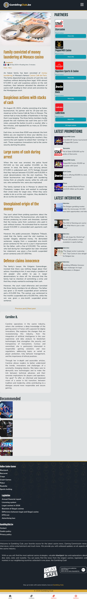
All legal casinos (70, 125)
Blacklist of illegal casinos (13, 508)
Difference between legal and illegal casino (20, 512)
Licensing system (9, 502)
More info (71, 36)
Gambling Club (58, 585)
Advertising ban (8, 518)
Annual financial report (11, 499)
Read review (59, 33)
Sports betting (6, 489)
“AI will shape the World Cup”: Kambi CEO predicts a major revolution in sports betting (74, 239)
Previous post (20, 308)
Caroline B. (9, 63)
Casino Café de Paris (38, 75)
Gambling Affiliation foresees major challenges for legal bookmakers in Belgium (73, 267)
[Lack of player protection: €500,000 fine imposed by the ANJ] (25, 409)
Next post (32, 308)
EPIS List (5, 515)
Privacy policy (5, 534)
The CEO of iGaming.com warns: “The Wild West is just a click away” (74, 225)
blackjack (60, 555)
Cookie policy (5, 531)
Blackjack (4, 470)
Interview (66, 203)
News (10, 68)
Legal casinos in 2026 (11, 505)
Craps (2, 476)
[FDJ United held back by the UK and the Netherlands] (25, 447)
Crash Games (5, 479)
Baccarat (3, 473)
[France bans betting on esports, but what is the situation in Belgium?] (25, 428)
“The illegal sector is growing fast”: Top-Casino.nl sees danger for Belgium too (75, 253)
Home (5, 68)
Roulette (3, 486)
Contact (3, 528)
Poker (2, 483)
